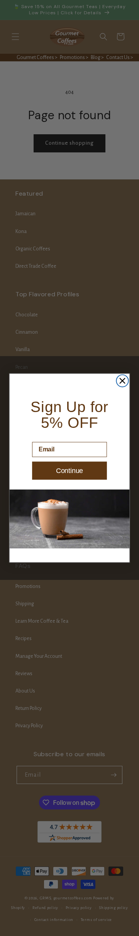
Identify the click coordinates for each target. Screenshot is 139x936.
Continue (69, 471)
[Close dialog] (122, 381)
